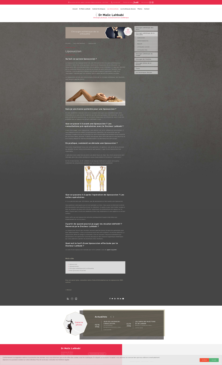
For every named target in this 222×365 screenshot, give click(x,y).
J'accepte (213, 360)
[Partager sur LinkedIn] (120, 299)
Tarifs (138, 68)
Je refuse (204, 360)
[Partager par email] (123, 299)
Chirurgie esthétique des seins (144, 28)
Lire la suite (107, 329)
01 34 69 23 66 (116, 2)
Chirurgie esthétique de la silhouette (145, 33)
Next (113, 317)
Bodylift (139, 43)
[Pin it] (118, 299)
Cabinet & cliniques (98, 9)
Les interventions (113, 9)
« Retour (68, 289)
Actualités (101, 317)
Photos (140, 9)
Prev (110, 317)
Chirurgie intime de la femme (143, 63)
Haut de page (72, 299)
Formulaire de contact (97, 354)
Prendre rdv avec (128, 2)
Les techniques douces (128, 9)
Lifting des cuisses (143, 46)
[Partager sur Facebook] (110, 299)
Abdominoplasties (143, 40)
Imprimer (76, 299)
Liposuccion (141, 37)
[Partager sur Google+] (115, 299)
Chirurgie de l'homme (143, 59)
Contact (147, 9)
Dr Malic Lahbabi (84, 9)
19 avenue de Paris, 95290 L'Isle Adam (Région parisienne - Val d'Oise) (89, 2)
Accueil (75, 9)
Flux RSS (68, 299)
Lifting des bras (142, 50)
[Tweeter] (112, 299)
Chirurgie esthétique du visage (144, 54)
